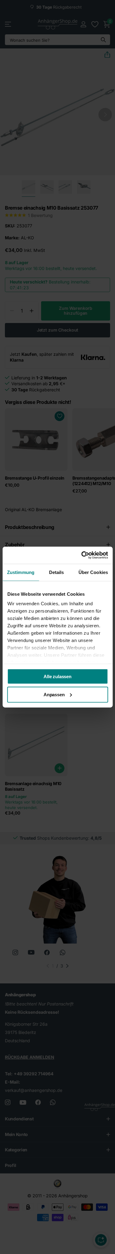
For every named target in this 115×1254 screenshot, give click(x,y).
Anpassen (54, 694)
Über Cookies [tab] (93, 572)
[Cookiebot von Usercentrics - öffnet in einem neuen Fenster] (82, 555)
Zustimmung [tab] (20, 572)
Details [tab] (56, 572)
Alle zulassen (57, 676)
